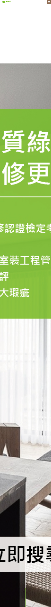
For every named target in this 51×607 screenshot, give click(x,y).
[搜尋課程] (45, 2)
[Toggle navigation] (49, 2)
